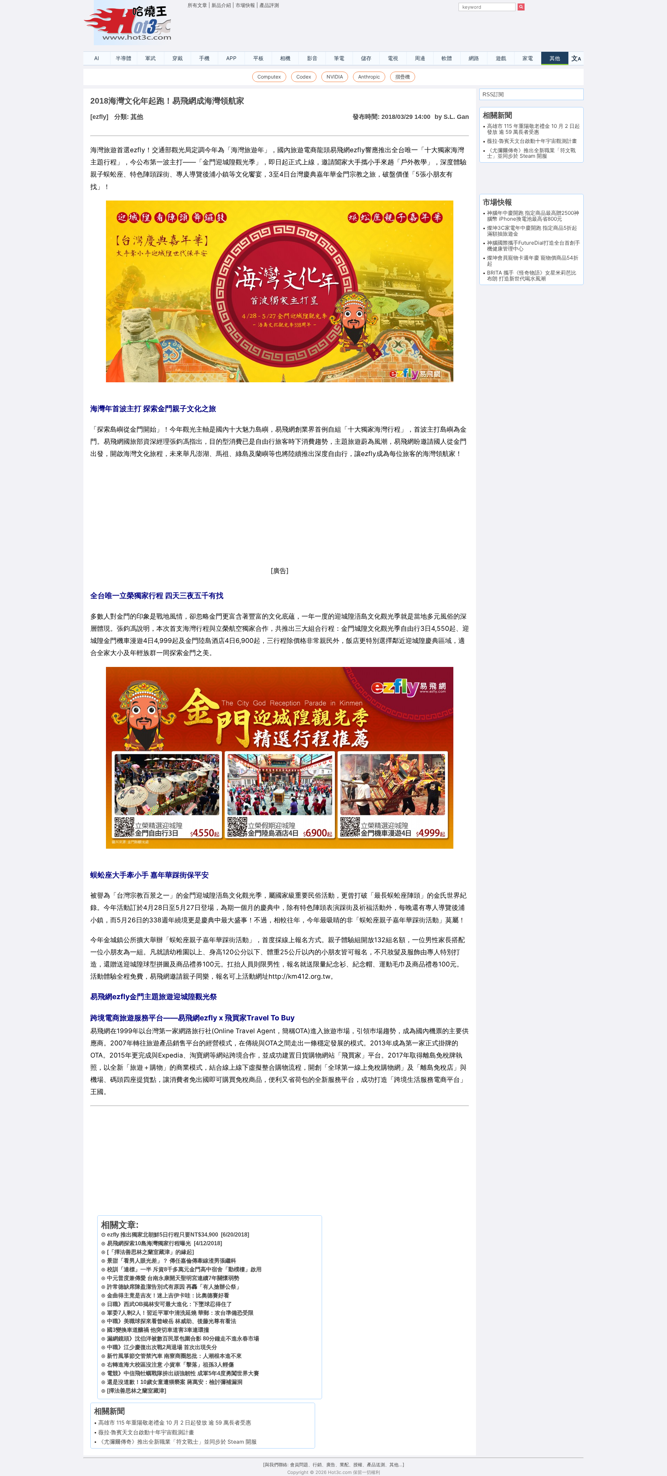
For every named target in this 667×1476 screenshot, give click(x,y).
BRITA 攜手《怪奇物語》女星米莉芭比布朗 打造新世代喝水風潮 (531, 275)
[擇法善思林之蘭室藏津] (136, 1391)
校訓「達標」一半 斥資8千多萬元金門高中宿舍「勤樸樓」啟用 (184, 1269)
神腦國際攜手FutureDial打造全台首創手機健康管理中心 (533, 245)
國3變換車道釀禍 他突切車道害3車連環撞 (158, 1330)
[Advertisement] (356, 28)
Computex (269, 77)
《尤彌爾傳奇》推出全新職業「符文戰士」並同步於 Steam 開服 (177, 1441)
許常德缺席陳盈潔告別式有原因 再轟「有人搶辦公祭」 (174, 1287)
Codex (303, 77)
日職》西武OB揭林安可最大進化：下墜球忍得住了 (169, 1304)
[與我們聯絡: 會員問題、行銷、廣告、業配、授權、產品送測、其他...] (333, 1464)
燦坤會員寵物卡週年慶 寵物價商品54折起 (532, 260)
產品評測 (269, 5)
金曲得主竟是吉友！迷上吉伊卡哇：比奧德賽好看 (168, 1295)
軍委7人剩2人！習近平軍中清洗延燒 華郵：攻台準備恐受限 (180, 1313)
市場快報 (245, 5)
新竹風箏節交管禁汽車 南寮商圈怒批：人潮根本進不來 (174, 1356)
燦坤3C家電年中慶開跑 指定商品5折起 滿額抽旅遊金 (532, 231)
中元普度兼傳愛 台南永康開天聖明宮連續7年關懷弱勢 (173, 1278)
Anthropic (369, 77)
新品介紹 (221, 5)
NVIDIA (335, 77)
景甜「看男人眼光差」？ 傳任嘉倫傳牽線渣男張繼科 (171, 1261)
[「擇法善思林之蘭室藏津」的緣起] (150, 1252)
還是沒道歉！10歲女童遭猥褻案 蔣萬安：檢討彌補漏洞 (174, 1382)
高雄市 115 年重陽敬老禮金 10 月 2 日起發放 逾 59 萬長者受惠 (174, 1422)
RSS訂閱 (493, 94)
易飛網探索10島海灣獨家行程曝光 (149, 1243)
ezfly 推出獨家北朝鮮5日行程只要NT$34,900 (162, 1235)
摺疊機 (402, 77)
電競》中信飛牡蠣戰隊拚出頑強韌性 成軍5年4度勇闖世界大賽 (183, 1373)
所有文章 (197, 5)
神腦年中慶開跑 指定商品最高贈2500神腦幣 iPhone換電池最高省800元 (533, 216)
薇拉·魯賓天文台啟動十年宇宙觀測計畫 (146, 1432)
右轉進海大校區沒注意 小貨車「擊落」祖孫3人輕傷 (170, 1365)
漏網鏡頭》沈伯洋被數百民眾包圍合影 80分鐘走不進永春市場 (183, 1339)
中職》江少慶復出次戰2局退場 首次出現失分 (162, 1347)
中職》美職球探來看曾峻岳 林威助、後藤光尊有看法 (171, 1321)
